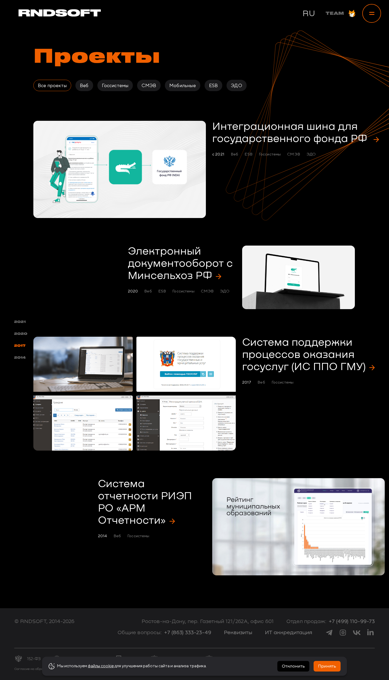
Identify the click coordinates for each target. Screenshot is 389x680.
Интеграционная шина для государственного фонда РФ (291, 133)
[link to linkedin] (370, 632)
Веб (84, 85)
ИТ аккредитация (288, 632)
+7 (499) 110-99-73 (352, 621)
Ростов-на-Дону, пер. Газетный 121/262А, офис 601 (208, 621)
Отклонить (293, 666)
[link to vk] (356, 632)
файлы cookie (101, 665)
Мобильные (182, 85)
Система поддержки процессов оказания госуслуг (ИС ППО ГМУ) (304, 354)
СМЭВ (149, 85)
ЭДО (236, 85)
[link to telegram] (329, 632)
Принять (327, 666)
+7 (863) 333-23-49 (187, 632)
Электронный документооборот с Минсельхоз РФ (180, 263)
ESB (213, 85)
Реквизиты (238, 632)
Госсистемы (115, 85)
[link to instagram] (343, 632)
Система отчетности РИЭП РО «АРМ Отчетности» (145, 502)
